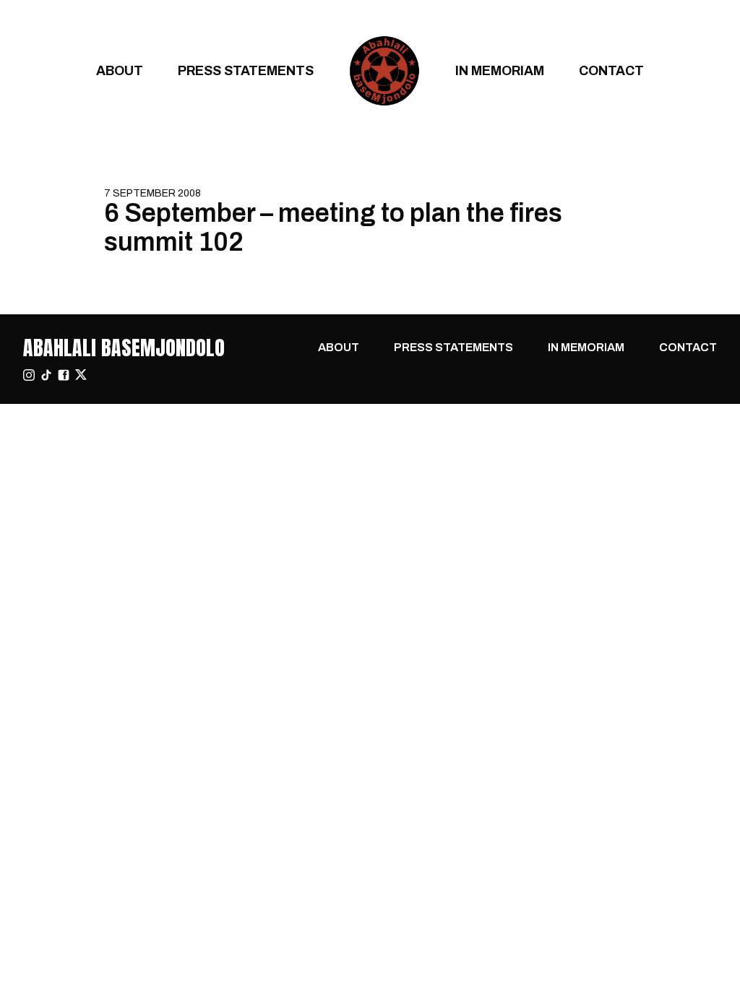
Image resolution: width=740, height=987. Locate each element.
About (119, 70)
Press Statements (246, 70)
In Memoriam (499, 70)
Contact (611, 70)
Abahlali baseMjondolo (124, 347)
